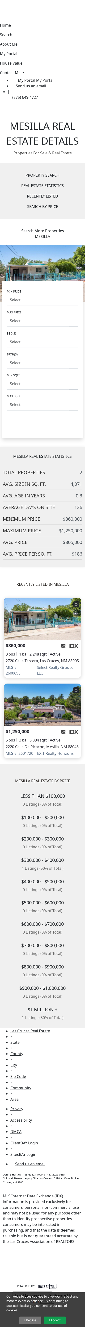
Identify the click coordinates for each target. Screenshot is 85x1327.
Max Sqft (14, 396)
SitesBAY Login (23, 1154)
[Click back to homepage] (5, 82)
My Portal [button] (8, 53)
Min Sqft (13, 375)
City (13, 1065)
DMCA (15, 1131)
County (16, 1053)
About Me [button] (8, 44)
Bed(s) (11, 333)
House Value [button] (11, 63)
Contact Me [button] (10, 72)
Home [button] (5, 25)
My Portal (44, 80)
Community (20, 1088)
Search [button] (6, 34)
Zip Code (18, 1076)
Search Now (42, 420)
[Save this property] (76, 604)
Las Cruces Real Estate (30, 1031)
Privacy (16, 1108)
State (15, 1042)
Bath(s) (12, 354)
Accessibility (21, 1120)
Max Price (14, 312)
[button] (2, 2)
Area (14, 1099)
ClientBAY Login (24, 1143)
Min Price (14, 291)
